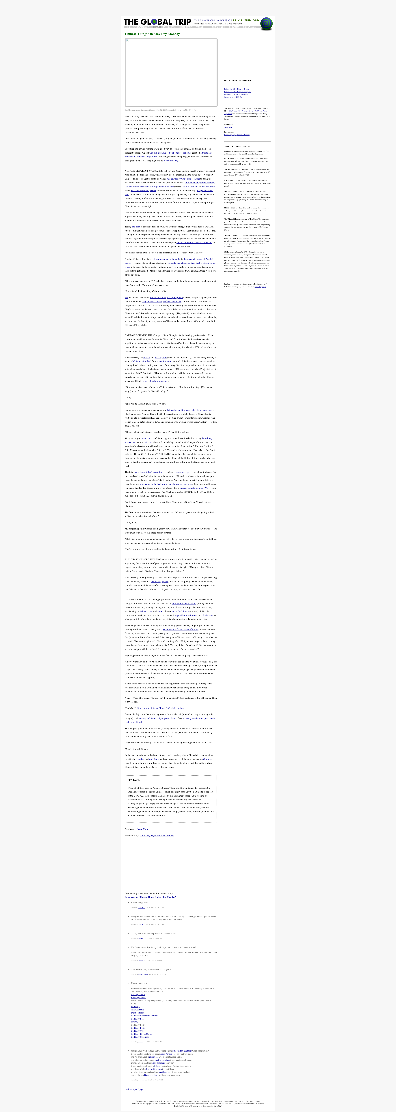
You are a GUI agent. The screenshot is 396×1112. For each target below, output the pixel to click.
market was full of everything (148, 472)
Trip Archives (169, 27)
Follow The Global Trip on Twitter (236, 89)
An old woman (190, 186)
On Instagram (250, 27)
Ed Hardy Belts (137, 1027)
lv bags (157, 1065)
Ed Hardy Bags (137, 1018)
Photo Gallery (186, 27)
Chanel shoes (143, 974)
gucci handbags (158, 1062)
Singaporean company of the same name (161, 301)
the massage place (159, 581)
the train (136, 226)
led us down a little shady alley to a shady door (189, 409)
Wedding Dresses (138, 997)
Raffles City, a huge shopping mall (166, 297)
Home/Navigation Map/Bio (138, 27)
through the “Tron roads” (184, 603)
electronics (179, 472)
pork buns (154, 759)
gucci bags (153, 1056)
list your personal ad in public (166, 258)
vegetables (180, 615)
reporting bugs (260, 286)
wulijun (141, 1080)
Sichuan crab (145, 611)
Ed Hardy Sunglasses (140, 1036)
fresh (160, 611)
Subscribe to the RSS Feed (233, 97)
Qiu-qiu (207, 759)
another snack (147, 438)
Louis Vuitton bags (168, 1053)
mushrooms (192, 615)
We (126, 297)
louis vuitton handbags (182, 1050)
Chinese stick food (142, 361)
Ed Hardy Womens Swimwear (144, 1015)
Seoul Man (142, 829)
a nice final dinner (180, 611)
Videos (200, 27)
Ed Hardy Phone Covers (141, 1033)
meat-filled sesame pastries (143, 190)
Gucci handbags (164, 1071)
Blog (157, 27)
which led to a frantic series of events (180, 629)
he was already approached (155, 380)
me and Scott (208, 186)
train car (148, 442)
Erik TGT (141, 907)
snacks (146, 357)
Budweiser (208, 615)
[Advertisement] (198, 8)
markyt (141, 938)
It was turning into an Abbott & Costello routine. (160, 707)
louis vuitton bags (154, 1068)
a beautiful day (171, 160)
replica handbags (162, 1059)
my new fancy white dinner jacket (183, 178)
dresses (140, 1042)
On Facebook (218, 27)
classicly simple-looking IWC (194, 487)
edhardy (134, 1021)
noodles (140, 759)
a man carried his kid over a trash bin (194, 242)
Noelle (140, 960)
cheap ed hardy (137, 1009)
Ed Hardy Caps (137, 1030)
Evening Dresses (138, 994)
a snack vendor (164, 361)
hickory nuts (161, 357)
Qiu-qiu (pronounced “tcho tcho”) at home (170, 152)
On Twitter (234, 27)
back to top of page (134, 1089)
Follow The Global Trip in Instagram (237, 91)
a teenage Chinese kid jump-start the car (158, 718)
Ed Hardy (135, 1006)
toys (187, 472)
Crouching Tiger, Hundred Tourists (157, 835)
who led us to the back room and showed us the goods (166, 483)
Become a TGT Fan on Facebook (236, 94)
